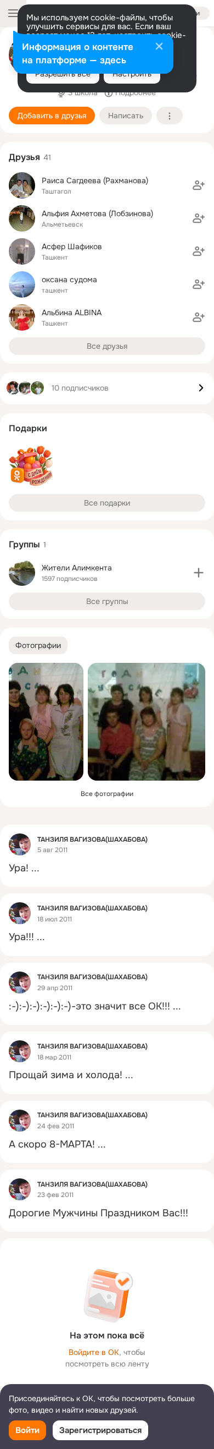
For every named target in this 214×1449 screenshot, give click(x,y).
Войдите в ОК (94, 1352)
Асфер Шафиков (72, 246)
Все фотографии (107, 793)
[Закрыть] (159, 47)
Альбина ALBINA (72, 312)
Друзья (24, 157)
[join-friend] (198, 185)
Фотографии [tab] (38, 645)
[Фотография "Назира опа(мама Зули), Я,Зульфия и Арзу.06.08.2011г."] (46, 722)
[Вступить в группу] (198, 572)
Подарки (28, 428)
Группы (24, 544)
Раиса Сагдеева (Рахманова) (95, 180)
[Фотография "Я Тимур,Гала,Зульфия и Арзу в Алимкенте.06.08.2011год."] (146, 722)
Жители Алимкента (77, 568)
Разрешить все (63, 74)
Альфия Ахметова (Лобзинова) (97, 213)
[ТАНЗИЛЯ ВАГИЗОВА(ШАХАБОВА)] (20, 844)
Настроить (131, 74)
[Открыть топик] (107, 868)
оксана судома (69, 279)
